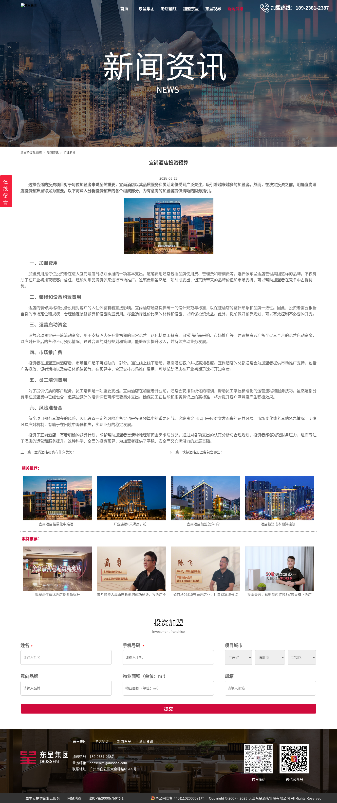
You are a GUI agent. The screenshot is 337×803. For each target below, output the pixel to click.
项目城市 (234, 645)
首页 (124, 9)
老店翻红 (169, 9)
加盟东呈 (191, 9)
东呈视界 (213, 9)
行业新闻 (69, 152)
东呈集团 (146, 9)
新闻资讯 (235, 9)
